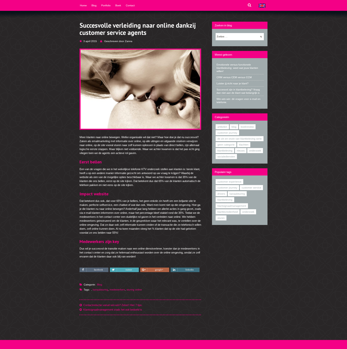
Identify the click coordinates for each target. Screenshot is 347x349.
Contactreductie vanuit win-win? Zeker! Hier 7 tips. (112, 305)
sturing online (134, 289)
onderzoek (248, 211)
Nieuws (241, 150)
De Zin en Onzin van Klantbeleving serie (239, 138)
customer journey (227, 132)
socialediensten (226, 156)
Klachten (244, 144)
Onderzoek (255, 150)
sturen (221, 217)
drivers (221, 193)
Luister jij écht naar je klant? (233, 83)
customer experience (229, 181)
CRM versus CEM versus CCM (234, 77)
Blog (99, 284)
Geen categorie (226, 144)
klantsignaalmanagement (231, 205)
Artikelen (222, 126)
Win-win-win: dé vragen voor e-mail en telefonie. (238, 100)
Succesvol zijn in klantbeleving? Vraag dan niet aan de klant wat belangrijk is (238, 91)
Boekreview (247, 126)
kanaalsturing (100, 289)
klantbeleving (224, 150)
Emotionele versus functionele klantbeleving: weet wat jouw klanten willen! (237, 68)
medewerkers (117, 289)
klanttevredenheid (227, 211)
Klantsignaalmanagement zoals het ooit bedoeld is (112, 309)
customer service (251, 187)
